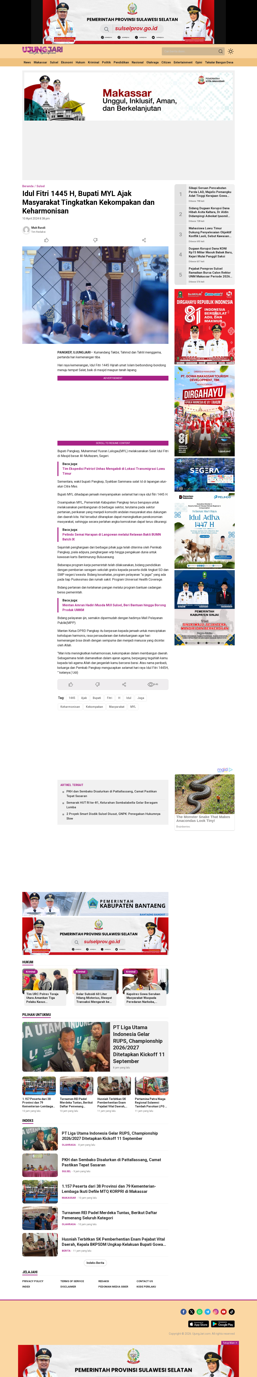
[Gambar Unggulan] (95, 295)
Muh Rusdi (38, 227)
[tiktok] (232, 1312)
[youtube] (224, 1312)
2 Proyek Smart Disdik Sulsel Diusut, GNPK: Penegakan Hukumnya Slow (113, 816)
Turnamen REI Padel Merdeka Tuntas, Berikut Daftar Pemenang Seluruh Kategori (76, 1104)
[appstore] (198, 1326)
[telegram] (208, 1312)
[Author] (26, 230)
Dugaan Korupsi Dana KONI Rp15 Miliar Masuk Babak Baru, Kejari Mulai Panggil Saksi (211, 252)
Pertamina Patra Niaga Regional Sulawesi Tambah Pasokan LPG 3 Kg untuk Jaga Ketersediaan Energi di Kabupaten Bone (151, 1108)
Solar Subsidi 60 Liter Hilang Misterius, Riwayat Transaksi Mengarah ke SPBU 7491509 (94, 1000)
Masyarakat (116, 706)
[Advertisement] (128, 150)
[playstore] (223, 1326)
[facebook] (184, 1312)
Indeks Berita (95, 1262)
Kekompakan (94, 706)
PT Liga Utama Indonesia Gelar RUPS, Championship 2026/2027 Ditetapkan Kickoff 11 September (139, 1044)
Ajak (84, 698)
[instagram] (216, 1312)
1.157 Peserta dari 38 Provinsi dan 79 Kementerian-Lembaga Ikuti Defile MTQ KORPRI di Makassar (38, 1106)
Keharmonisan (70, 706)
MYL (133, 706)
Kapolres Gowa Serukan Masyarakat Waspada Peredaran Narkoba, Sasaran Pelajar (143, 1000)
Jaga (140, 698)
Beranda (28, 186)
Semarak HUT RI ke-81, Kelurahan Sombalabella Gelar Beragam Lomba (112, 805)
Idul (128, 698)
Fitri (109, 698)
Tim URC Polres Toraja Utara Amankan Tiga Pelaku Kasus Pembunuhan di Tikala (42, 1000)
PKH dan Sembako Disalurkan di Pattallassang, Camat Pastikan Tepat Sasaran (111, 794)
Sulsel (41, 186)
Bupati (97, 698)
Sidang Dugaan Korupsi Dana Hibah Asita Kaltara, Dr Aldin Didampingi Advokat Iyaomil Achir (209, 214)
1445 (72, 698)
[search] (221, 51)
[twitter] (192, 1312)
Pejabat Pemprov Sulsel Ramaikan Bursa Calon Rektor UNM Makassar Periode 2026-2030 (210, 274)
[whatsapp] (200, 1312)
